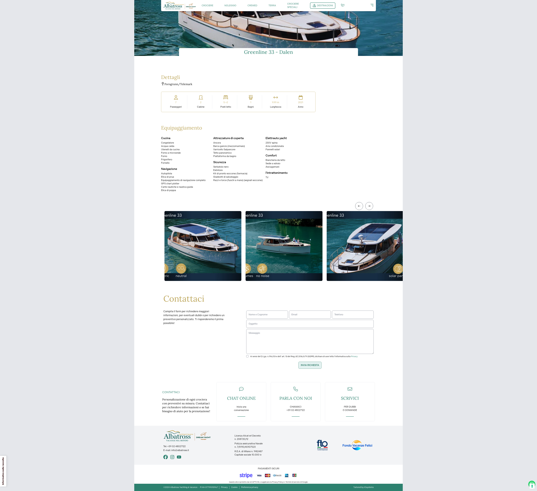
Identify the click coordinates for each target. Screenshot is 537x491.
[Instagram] (172, 457)
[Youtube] (179, 457)
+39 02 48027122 (176, 446)
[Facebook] (165, 457)
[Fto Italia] (322, 445)
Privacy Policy (277, 482)
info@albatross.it (180, 450)
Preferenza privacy (249, 487)
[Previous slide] (359, 206)
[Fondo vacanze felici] (357, 445)
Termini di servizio (293, 482)
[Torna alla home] (179, 6)
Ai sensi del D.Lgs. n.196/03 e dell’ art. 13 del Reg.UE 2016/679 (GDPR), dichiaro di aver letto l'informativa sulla (304, 356)
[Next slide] (369, 206)
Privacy (354, 356)
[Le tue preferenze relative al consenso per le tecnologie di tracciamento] (532, 486)
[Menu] (372, 5)
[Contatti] (342, 5)
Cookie (234, 487)
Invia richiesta (310, 365)
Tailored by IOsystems (363, 487)
